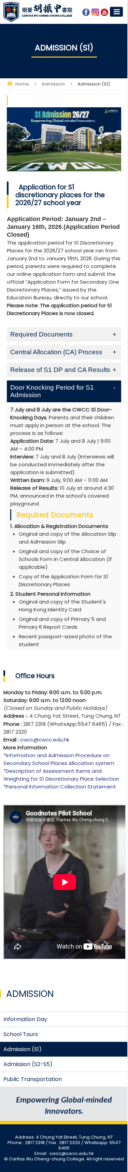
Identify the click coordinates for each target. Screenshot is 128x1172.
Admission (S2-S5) (28, 1064)
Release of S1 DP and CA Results (60, 369)
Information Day (25, 1019)
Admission (53, 84)
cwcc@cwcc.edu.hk (44, 739)
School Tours (20, 1034)
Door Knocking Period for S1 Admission (52, 391)
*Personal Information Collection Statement (59, 786)
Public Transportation (32, 1079)
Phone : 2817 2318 (27, 1142)
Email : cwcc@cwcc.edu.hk (64, 1153)
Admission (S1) (22, 1049)
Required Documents (41, 334)
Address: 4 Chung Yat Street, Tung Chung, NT (64, 1137)
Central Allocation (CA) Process (56, 352)
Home (22, 84)
